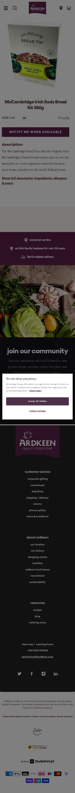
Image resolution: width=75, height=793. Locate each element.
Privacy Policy (35, 390)
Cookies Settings (37, 411)
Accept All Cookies (37, 401)
